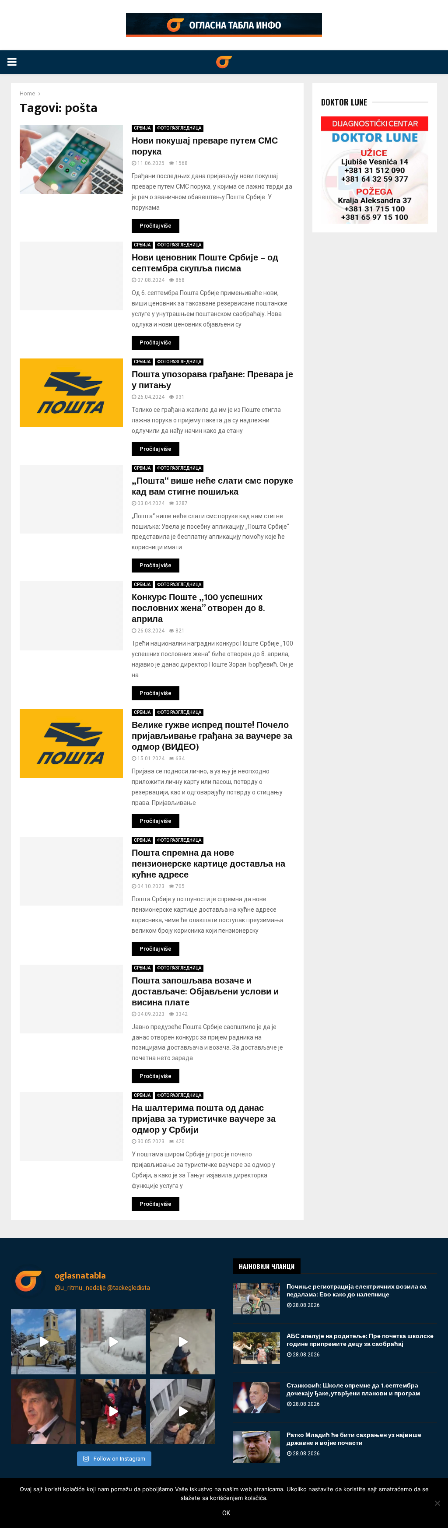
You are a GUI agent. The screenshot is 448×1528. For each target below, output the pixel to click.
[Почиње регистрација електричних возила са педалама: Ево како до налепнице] (256, 1298)
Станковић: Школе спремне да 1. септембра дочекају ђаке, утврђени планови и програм (353, 1389)
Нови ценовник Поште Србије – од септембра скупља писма (205, 263)
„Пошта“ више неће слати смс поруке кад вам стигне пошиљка (212, 486)
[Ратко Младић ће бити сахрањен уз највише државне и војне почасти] (256, 1447)
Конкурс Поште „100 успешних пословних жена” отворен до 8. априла (198, 608)
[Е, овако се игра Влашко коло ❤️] (113, 1411)
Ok (226, 1513)
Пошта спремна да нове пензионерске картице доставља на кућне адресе (208, 864)
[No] (437, 1503)
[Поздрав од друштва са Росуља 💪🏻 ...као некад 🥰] (182, 1341)
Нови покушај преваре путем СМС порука (205, 146)
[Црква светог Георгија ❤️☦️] (43, 1341)
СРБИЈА (142, 128)
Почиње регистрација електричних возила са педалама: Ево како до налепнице (357, 1291)
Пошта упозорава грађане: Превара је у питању (212, 380)
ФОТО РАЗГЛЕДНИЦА (179, 128)
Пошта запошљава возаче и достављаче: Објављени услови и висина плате (205, 991)
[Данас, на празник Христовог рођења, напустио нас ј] (43, 1411)
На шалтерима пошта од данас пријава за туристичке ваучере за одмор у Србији (204, 1119)
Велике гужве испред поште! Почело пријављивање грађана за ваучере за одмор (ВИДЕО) (212, 736)
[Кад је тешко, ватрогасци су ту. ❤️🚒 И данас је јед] (182, 1411)
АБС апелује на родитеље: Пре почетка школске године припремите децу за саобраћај (360, 1340)
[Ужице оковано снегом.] (113, 1341)
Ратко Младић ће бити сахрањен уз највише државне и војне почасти (354, 1439)
